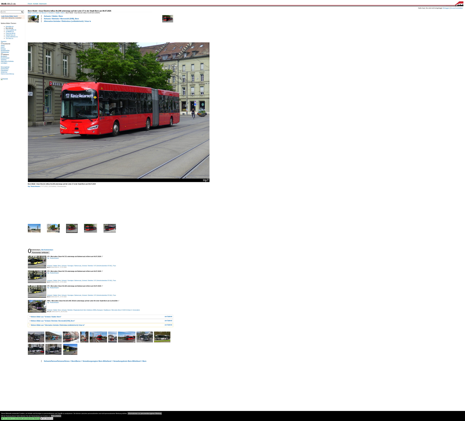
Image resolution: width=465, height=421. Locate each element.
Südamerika (5, 52)
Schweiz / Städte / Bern (53, 16)
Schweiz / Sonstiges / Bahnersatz (71, 265)
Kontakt (35, 4)
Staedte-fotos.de (10, 35)
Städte (57, 13)
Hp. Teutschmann (34, 186)
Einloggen (446, 8)
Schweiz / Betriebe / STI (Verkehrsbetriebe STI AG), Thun (99, 265)
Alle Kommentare (47, 250)
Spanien (3, 41)
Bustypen (4, 56)
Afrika (3, 45)
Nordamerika (5, 50)
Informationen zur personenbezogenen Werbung (144, 413)
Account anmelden (456, 8)
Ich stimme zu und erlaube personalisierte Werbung (21, 418)
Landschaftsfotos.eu (12, 36)
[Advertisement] (72, 32)
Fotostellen (4, 70)
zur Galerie (168, 316)
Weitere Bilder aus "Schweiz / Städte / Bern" (46, 317)
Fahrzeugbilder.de (11, 30)
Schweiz (51, 13)
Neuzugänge (5, 67)
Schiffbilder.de (10, 31)
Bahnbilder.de (10, 26)
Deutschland (5, 58)
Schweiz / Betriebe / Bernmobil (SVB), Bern (61, 19)
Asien (3, 47)
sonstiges (4, 63)
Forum (30, 4)
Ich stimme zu (47, 418)
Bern (62, 13)
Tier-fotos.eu (9, 38)
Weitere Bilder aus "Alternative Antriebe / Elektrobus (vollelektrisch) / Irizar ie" (58, 325)
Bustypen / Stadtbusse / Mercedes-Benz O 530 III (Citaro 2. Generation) (118, 310)
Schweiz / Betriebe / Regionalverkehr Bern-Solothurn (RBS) (79, 310)
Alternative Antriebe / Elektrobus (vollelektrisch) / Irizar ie (67, 21)
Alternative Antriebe (7, 61)
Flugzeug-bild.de (10, 33)
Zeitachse (4, 72)
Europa (3, 49)
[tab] (100, 317)
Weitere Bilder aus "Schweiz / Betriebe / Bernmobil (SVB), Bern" (53, 321)
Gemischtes (5, 69)
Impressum (42, 4)
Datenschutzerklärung (7, 74)
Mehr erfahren (56, 416)
